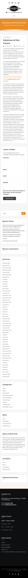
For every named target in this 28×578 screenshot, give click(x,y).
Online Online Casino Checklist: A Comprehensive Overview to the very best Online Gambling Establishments (13, 230)
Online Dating (6, 400)
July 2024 (4, 307)
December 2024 (6, 295)
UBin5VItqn (8, 46)
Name (4, 169)
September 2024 (6, 302)
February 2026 (6, 263)
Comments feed (6, 423)
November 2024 (6, 297)
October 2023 (6, 328)
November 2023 (6, 325)
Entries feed (5, 421)
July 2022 (4, 362)
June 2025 (5, 281)
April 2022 (5, 369)
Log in (4, 419)
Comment (6, 157)
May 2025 (4, 284)
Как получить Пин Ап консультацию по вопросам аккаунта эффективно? (13, 225)
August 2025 (5, 277)
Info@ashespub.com (16, 12)
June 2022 (5, 365)
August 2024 (5, 304)
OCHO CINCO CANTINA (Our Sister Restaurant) (13, 551)
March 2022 (5, 372)
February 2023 (6, 346)
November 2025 (6, 270)
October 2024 (6, 300)
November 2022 (6, 353)
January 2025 (5, 293)
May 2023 (4, 339)
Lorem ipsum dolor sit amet (9, 241)
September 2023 (6, 330)
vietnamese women (7, 407)
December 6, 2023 (20, 46)
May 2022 (4, 367)
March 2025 (5, 288)
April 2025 (5, 286)
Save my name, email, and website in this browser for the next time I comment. (14, 192)
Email (4, 176)
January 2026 (5, 265)
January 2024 (5, 321)
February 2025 (6, 291)
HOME (3, 542)
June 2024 (5, 309)
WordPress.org (6, 425)
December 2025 (6, 267)
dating (4, 390)
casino (4, 388)
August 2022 (5, 360)
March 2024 (5, 316)
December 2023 (6, 323)
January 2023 (5, 348)
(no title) (4, 238)
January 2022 (5, 376)
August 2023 (5, 332)
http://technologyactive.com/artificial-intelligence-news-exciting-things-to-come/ (12, 77)
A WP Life (24, 569)
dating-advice (5, 393)
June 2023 (5, 337)
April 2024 (5, 314)
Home (8, 25)
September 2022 (6, 358)
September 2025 (6, 274)
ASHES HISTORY (5, 545)
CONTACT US (4, 549)
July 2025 (4, 279)
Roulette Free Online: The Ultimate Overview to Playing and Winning (11, 235)
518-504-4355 (9, 503)
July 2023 (4, 335)
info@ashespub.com (10, 504)
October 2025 (6, 272)
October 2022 (6, 355)
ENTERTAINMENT (6, 547)
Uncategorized (7, 37)
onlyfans (4, 402)
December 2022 (6, 351)
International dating (7, 395)
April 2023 (5, 341)
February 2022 (6, 374)
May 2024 (4, 311)
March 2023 (5, 344)
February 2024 (6, 318)
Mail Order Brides (6, 397)
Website (5, 182)
